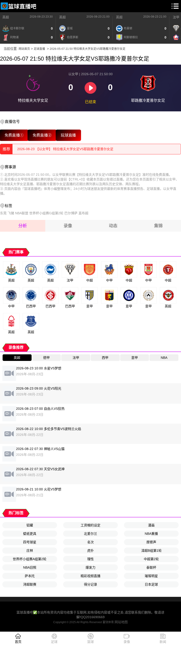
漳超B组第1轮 (151, 550)
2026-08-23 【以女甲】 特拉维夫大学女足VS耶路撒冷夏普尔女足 (65, 149)
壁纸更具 (29, 534)
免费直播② (42, 135)
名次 (90, 542)
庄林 (29, 550)
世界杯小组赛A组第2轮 (29, 559)
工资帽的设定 (90, 525)
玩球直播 (68, 135)
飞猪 (11, 213)
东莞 (3, 213)
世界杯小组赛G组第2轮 (46, 213)
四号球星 (29, 542)
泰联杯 (151, 567)
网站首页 (24, 49)
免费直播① (14, 135)
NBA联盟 (21, 213)
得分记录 (90, 584)
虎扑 (90, 550)
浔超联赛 (29, 584)
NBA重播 (151, 534)
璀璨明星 (151, 576)
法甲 (176, 17)
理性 (90, 559)
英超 (5, 17)
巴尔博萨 (71, 213)
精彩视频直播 (90, 576)
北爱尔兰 (90, 534)
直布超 (83, 213)
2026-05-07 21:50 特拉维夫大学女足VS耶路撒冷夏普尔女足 (87, 49)
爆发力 (90, 567)
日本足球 (151, 584)
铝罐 (29, 525)
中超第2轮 (151, 559)
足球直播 (39, 49)
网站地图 (121, 622)
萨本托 (30, 576)
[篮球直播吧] (18, 6)
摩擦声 (151, 542)
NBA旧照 (29, 567)
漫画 (151, 525)
